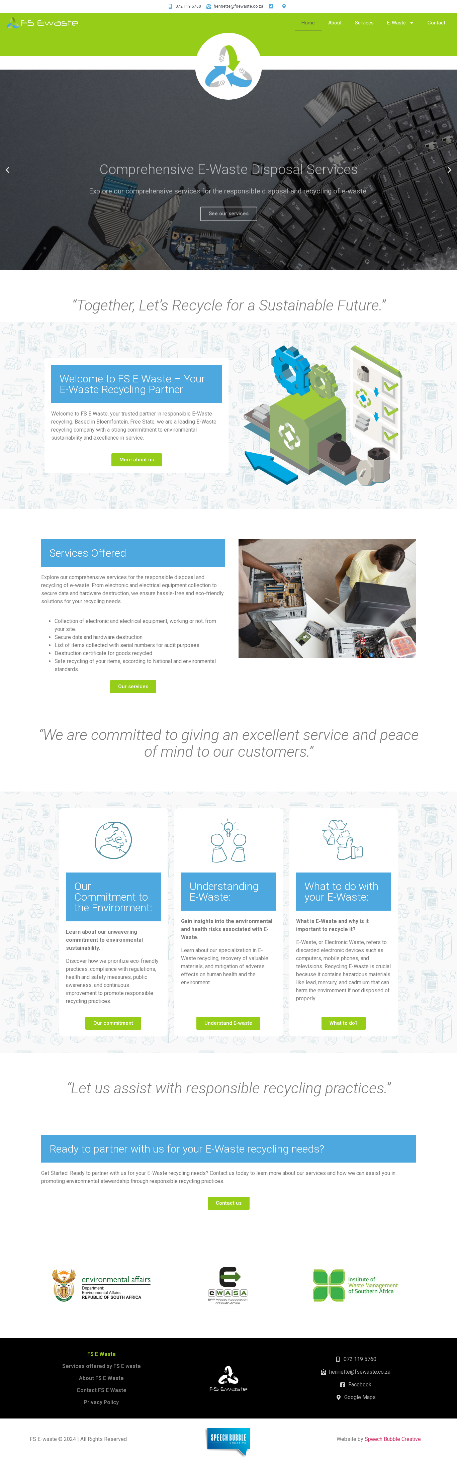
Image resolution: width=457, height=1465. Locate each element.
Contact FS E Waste (101, 1390)
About (335, 23)
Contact (436, 23)
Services (364, 23)
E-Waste (396, 23)
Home (308, 23)
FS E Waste (101, 1354)
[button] (222, 266)
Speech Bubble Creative (393, 1439)
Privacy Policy (101, 1402)
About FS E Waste (101, 1378)
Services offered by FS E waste (101, 1366)
